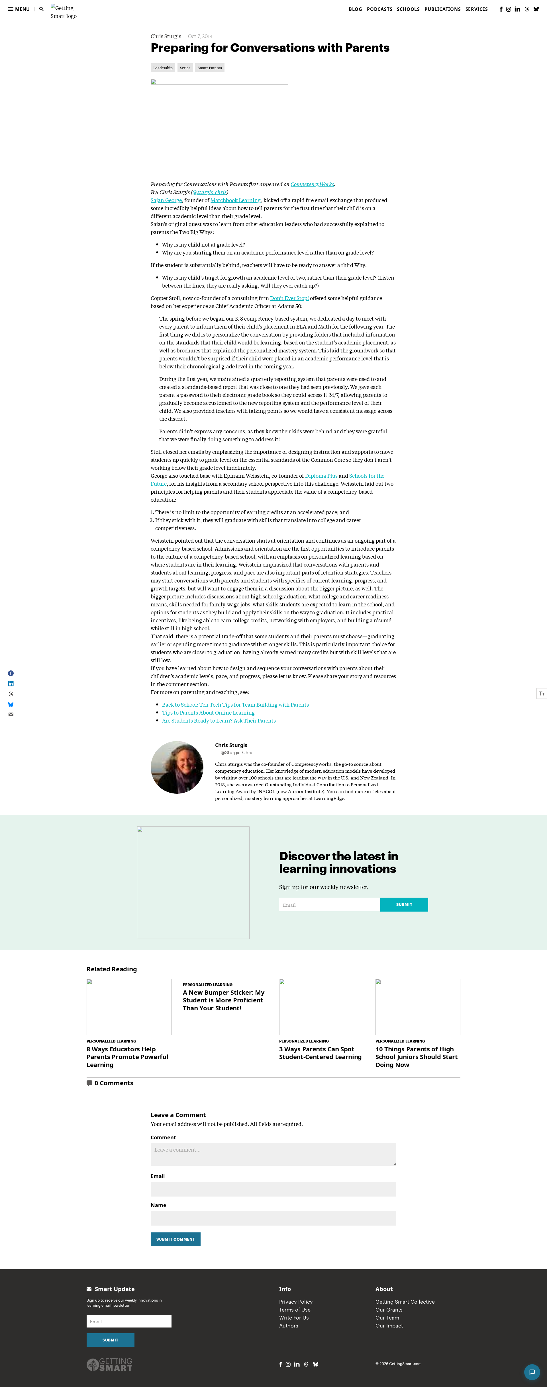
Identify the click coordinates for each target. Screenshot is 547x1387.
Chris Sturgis (166, 36)
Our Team (387, 1317)
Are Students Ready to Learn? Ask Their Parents (219, 720)
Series (185, 67)
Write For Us (294, 1317)
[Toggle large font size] (542, 694)
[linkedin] (517, 9)
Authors (288, 1325)
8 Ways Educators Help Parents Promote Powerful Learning (127, 1057)
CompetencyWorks (312, 184)
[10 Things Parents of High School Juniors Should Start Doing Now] (417, 1007)
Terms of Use (295, 1309)
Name (158, 1205)
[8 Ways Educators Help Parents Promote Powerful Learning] (129, 1007)
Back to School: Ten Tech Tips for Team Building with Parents (235, 704)
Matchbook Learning (236, 200)
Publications (442, 9)
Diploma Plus (321, 475)
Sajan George (166, 200)
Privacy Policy (296, 1301)
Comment (163, 1137)
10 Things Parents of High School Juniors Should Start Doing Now (416, 1057)
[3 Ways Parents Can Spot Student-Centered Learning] (321, 1007)
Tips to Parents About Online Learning (208, 712)
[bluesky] (536, 9)
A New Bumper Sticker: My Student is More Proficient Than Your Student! (223, 1000)
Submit (404, 904)
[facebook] (501, 9)
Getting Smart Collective (405, 1301)
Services (477, 9)
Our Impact (389, 1325)
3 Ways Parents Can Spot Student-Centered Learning (320, 1053)
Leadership (163, 67)
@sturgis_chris (209, 192)
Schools (408, 9)
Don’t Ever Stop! (289, 297)
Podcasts (379, 9)
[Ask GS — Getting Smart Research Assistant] (532, 1372)
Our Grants (389, 1309)
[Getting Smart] (69, 8)
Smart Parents (210, 67)
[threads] (527, 9)
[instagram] (508, 9)
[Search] (41, 9)
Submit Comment (175, 1239)
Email (158, 1176)
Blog (355, 9)
